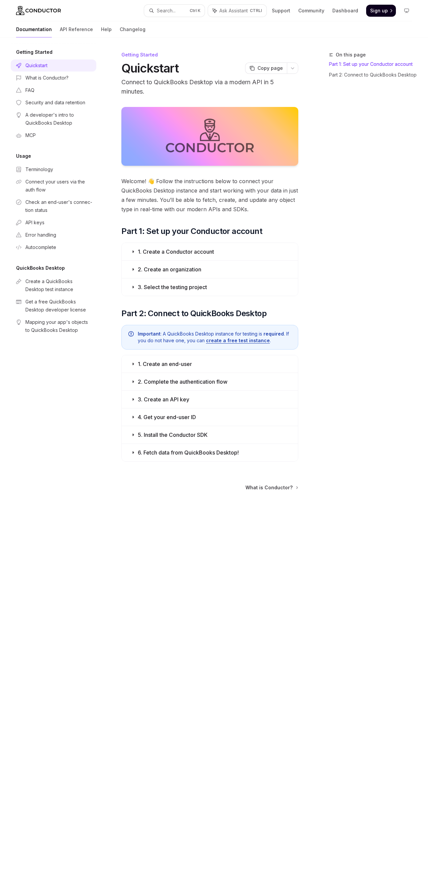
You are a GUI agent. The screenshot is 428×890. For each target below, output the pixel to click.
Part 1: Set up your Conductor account (371, 64)
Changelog (132, 29)
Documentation (34, 29)
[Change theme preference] (406, 10)
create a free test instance (238, 340)
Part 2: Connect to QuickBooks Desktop (373, 75)
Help (106, 29)
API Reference (76, 29)
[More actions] (292, 68)
